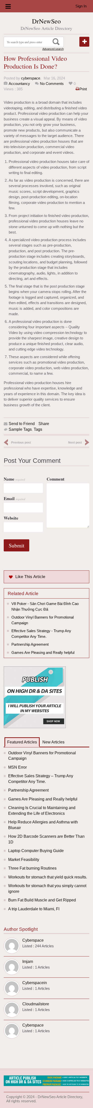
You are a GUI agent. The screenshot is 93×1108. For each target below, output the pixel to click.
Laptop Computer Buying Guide (36, 851)
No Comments (52, 83)
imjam (27, 961)
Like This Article (30, 576)
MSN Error (17, 767)
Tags (38, 429)
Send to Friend (22, 424)
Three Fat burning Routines (32, 868)
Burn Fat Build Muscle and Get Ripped (42, 900)
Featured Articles (22, 742)
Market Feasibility (23, 859)
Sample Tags (20, 429)
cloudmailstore (35, 1004)
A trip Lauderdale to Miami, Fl (34, 909)
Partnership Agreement (30, 644)
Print (83, 89)
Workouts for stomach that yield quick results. (47, 877)
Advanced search (53, 48)
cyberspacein (34, 983)
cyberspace (30, 78)
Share (43, 424)
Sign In (81, 6)
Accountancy (19, 83)
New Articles (53, 742)
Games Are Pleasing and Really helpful (42, 652)
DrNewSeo (46, 21)
